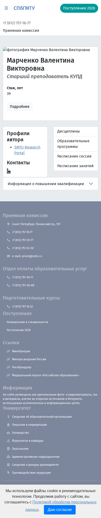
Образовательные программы (73, 144)
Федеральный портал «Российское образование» (45, 375)
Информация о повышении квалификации (46, 184)
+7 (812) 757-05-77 (22, 240)
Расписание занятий (75, 166)
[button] (6, 8)
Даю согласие (60, 510)
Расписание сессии (74, 156)
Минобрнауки (21, 351)
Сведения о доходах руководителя (35, 464)
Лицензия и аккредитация (29, 424)
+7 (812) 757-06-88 (23, 285)
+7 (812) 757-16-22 (22, 306)
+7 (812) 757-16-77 (17, 23)
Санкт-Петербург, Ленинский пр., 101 (36, 224)
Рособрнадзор (21, 367)
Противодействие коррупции (31, 472)
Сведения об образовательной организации (42, 416)
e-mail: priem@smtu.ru (27, 256)
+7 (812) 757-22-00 (23, 248)
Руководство (20, 432)
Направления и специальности (27, 322)
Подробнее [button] (20, 106)
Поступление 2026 (19, 330)
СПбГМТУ (24, 8)
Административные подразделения (36, 456)
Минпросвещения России (29, 359)
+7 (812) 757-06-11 (22, 277)
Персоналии (20, 448)
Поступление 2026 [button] (79, 8)
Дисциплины (68, 131)
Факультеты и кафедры (27, 440)
